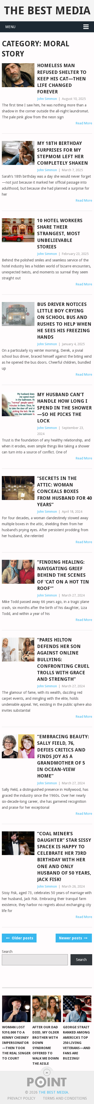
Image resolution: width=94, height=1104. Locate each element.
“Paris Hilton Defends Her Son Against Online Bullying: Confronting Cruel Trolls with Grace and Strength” (63, 659)
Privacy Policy (21, 1098)
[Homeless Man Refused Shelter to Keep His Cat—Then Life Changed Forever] (18, 75)
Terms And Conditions (65, 1098)
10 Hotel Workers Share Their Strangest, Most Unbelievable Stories (60, 233)
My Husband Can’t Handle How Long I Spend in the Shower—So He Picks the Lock (64, 407)
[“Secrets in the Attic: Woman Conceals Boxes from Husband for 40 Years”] (18, 488)
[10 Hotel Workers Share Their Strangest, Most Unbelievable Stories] (18, 230)
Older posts (22, 938)
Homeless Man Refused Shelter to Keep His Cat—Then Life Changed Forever (61, 78)
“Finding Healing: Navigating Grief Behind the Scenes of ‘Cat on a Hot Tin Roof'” (63, 575)
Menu (10, 27)
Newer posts (71, 938)
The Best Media (47, 10)
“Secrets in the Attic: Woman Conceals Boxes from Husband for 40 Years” (64, 491)
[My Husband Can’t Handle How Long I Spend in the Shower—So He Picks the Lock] (18, 404)
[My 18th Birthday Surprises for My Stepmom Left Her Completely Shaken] (18, 153)
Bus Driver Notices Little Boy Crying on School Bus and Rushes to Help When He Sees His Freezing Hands (64, 320)
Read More (84, 123)
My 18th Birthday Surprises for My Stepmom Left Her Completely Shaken (62, 153)
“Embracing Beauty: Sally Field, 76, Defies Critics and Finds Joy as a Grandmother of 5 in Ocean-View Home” (63, 756)
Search (7, 951)
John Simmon (47, 99)
